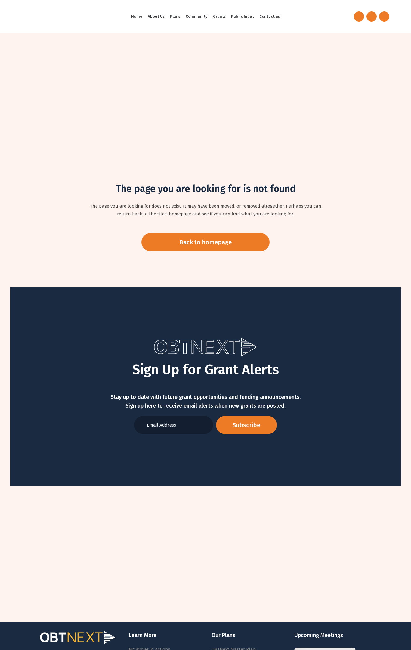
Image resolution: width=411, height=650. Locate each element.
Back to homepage (205, 242)
